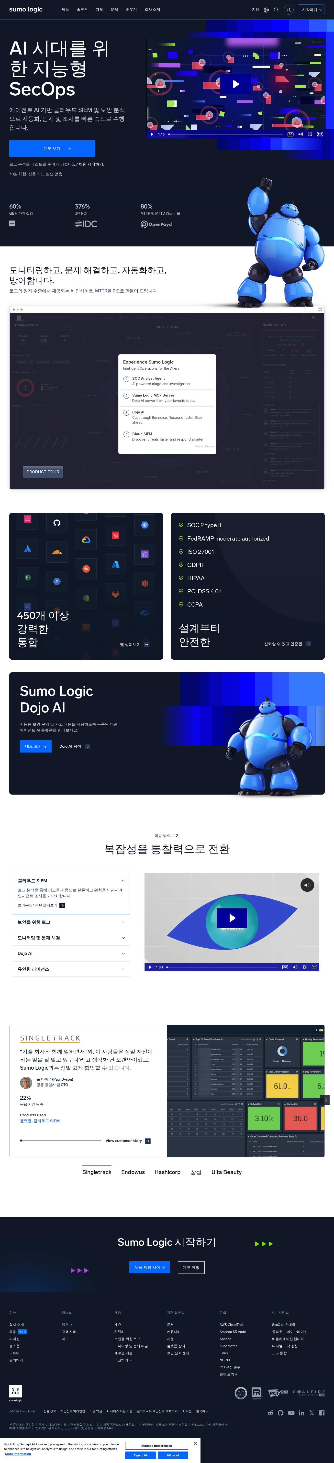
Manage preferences (156, 1446)
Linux (224, 1353)
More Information (18, 1454)
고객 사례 (69, 1332)
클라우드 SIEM (46, 1121)
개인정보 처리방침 (72, 1411)
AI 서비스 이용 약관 (120, 1411)
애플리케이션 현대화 (288, 1339)
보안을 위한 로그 (127, 1339)
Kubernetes (228, 1346)
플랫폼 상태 (176, 1346)
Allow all (173, 1455)
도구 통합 (279, 1353)
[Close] (195, 1443)
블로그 (67, 1325)
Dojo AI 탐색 (70, 746)
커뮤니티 (174, 1332)
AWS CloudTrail (231, 1325)
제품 (65, 9)
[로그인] (289, 10)
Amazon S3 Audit (233, 1332)
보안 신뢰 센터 (178, 1353)
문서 (114, 9)
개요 (117, 1325)
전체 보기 (227, 1374)
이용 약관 (95, 1411)
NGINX (225, 1360)
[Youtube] (291, 1413)
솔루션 (82, 9)
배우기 (131, 9)
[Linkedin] (301, 1413)
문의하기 (16, 1360)
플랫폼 (26, 1121)
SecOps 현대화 (284, 1325)
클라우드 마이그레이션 (290, 1332)
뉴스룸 (14, 1346)
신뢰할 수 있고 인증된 (283, 644)
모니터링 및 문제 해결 (131, 1346)
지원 (255, 9)
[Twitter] (312, 1413)
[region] (100, 1450)
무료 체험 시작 (147, 1267)
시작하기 (309, 10)
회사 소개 (152, 9)
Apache (225, 1339)
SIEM (118, 1332)
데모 (65, 1339)
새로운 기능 (123, 1353)
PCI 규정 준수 (230, 1367)
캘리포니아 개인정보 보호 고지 (157, 1411)
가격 (99, 9)
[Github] (270, 1413)
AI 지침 (187, 1411)
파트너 (14, 1353)
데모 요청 (191, 1267)
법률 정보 (50, 1411)
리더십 (14, 1339)
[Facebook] (322, 1413)
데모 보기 (52, 148)
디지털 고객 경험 (285, 1346)
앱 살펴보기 (130, 644)
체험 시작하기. (91, 164)
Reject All (140, 1455)
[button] (325, 1100)
